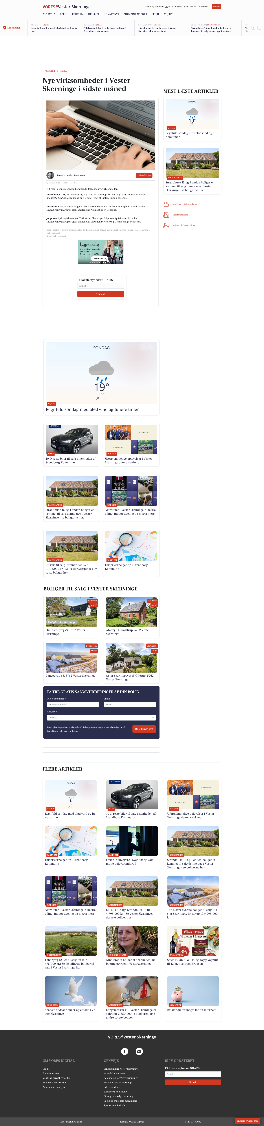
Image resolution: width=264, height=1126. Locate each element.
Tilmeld (216, 6)
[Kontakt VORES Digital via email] (139, 1051)
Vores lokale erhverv (114, 1073)
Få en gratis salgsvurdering (118, 1096)
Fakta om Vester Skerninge (118, 1082)
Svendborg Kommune (115, 1091)
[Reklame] (100, 252)
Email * (108, 698)
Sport (155, 14)
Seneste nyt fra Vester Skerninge (121, 1068)
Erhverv (77, 14)
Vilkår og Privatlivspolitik (56, 1077)
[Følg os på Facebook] (124, 1051)
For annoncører (51, 1073)
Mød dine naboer (135, 14)
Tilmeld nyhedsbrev (247, 1120)
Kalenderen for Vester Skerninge (121, 1077)
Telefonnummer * (56, 698)
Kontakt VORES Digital (55, 1082)
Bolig (63, 14)
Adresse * (52, 711)
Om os (46, 1068)
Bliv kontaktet (144, 729)
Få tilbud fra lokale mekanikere (120, 1100)
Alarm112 (49, 14)
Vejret (168, 14)
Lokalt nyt (111, 14)
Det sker (93, 14)
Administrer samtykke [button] (54, 1087)
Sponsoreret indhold (115, 1105)
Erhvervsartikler (112, 1087)
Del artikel (142, 175)
